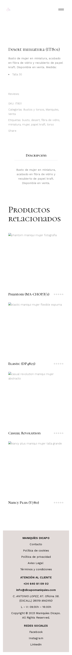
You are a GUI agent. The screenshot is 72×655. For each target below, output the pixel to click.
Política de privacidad (36, 556)
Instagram (36, 638)
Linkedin (36, 644)
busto (26, 120)
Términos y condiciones (36, 569)
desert (35, 120)
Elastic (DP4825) (21, 364)
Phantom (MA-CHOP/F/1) (28, 294)
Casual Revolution (24, 433)
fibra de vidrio (50, 120)
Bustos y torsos (33, 109)
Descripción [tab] (36, 155)
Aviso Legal (36, 563)
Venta (12, 114)
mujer (26, 124)
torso (50, 124)
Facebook (36, 632)
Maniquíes (52, 109)
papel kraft (38, 124)
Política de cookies (36, 550)
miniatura (14, 124)
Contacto (36, 544)
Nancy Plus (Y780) (23, 502)
